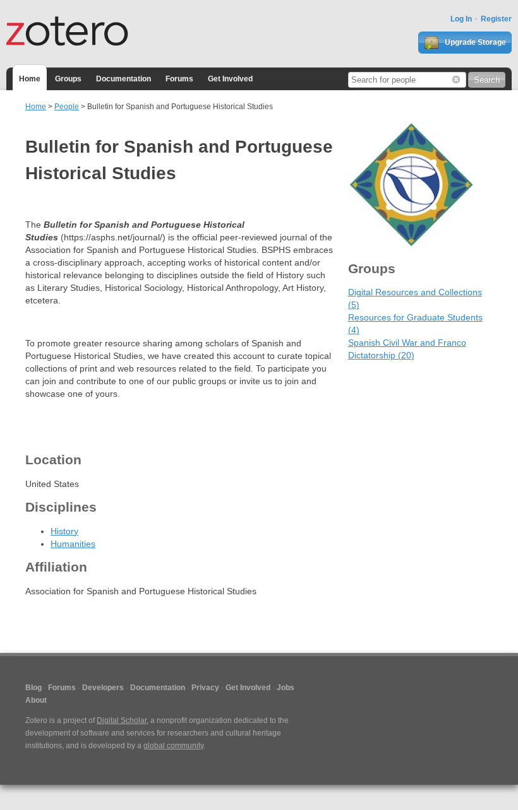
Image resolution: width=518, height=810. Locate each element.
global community (173, 745)
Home (29, 78)
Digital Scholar (122, 720)
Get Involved (230, 78)
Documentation (123, 78)
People (66, 106)
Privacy (205, 687)
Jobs (285, 687)
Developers (103, 687)
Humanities (73, 544)
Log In (461, 19)
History (64, 531)
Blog (33, 687)
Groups (68, 78)
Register (496, 19)
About (36, 700)
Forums (179, 78)
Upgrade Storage (474, 42)
